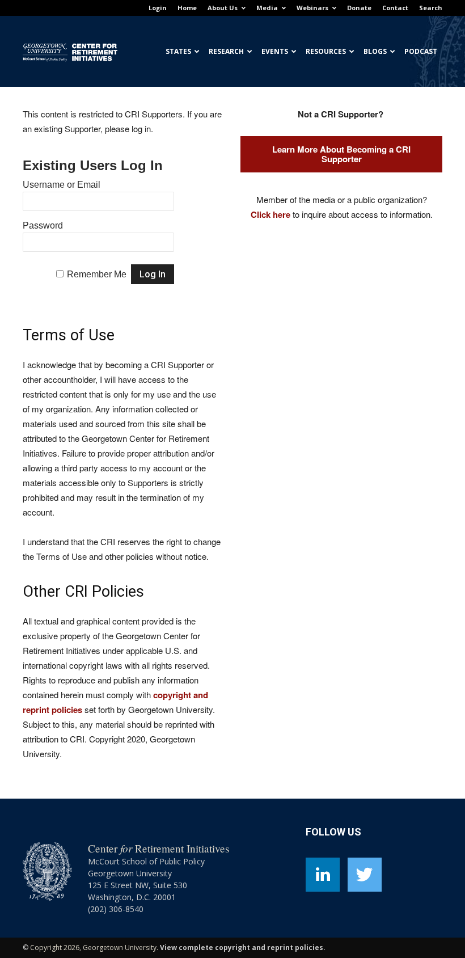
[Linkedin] (323, 875)
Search (430, 7)
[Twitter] (365, 875)
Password (43, 225)
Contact (395, 7)
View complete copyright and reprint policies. (242, 947)
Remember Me (96, 274)
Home (187, 7)
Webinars (312, 7)
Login (158, 7)
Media (267, 7)
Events (274, 51)
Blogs (375, 51)
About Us (223, 7)
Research (226, 51)
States (178, 51)
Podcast (420, 51)
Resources (326, 51)
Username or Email (61, 184)
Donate (359, 7)
